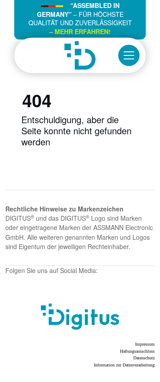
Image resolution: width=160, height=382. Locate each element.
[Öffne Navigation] (129, 55)
